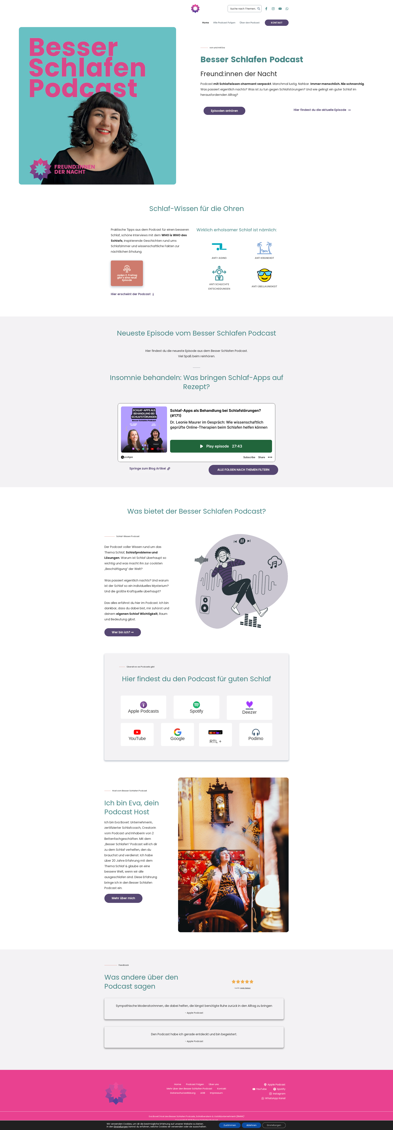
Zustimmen (230, 1125)
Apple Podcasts (143, 711)
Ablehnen (251, 1125)
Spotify (196, 711)
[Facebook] (266, 8)
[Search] (258, 8)
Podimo (255, 738)
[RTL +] (215, 732)
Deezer (249, 712)
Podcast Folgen (195, 1084)
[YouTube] (280, 8)
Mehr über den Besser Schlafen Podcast (189, 1088)
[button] (277, 23)
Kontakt (221, 1088)
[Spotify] (196, 705)
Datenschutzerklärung (182, 1092)
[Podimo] (256, 732)
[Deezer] (249, 705)
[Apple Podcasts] (143, 705)
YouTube (137, 738)
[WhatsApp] (287, 8)
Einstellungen (121, 1126)
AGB (202, 1092)
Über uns (214, 1084)
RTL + (216, 741)
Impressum (216, 1092)
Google (177, 738)
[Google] (177, 732)
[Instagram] (273, 8)
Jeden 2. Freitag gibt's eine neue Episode (127, 277)
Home (177, 1084)
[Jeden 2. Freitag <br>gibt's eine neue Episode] (127, 269)
